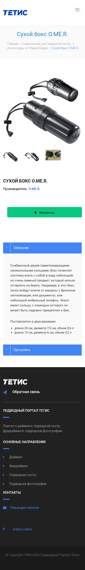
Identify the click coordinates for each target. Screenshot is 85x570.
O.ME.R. (34, 189)
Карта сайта (22, 529)
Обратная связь (26, 392)
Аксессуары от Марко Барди (28, 48)
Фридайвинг (18, 466)
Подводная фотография (27, 484)
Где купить (22, 350)
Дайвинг (15, 457)
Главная (13, 44)
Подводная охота (22, 475)
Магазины (46, 212)
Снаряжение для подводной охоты (47, 44)
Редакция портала (25, 508)
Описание (21, 248)
